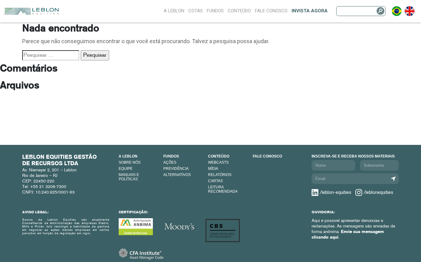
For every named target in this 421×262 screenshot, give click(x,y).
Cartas (215, 181)
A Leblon (174, 11)
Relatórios (219, 175)
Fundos (215, 11)
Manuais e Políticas (129, 177)
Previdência (176, 168)
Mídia (213, 168)
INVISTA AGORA (310, 11)
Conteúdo (239, 11)
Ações (169, 162)
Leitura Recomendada (223, 189)
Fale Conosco (271, 11)
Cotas (195, 11)
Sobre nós (130, 162)
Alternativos (177, 175)
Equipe (126, 168)
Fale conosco (267, 156)
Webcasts (218, 162)
